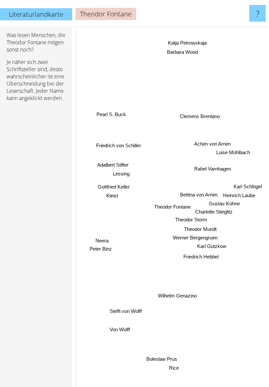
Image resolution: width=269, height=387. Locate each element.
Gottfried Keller (114, 187)
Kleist (112, 196)
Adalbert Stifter (113, 165)
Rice (174, 368)
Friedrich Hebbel (200, 256)
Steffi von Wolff (126, 311)
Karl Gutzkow (212, 246)
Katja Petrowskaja (187, 43)
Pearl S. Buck (111, 114)
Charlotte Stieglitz (214, 211)
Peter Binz (101, 249)
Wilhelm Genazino (177, 295)
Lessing (121, 174)
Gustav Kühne (224, 203)
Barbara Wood (182, 52)
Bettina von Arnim (199, 194)
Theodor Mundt (200, 229)
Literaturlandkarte (36, 14)
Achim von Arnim (212, 143)
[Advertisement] (36, 207)
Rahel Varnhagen (212, 168)
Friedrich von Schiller (118, 145)
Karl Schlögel (248, 186)
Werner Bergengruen (195, 237)
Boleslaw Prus (160, 359)
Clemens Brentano (200, 116)
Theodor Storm (191, 219)
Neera (101, 241)
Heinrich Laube (239, 195)
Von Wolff (120, 330)
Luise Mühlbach (233, 152)
